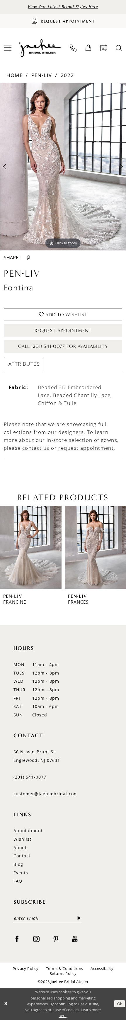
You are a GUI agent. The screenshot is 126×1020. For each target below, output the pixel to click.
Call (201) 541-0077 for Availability (63, 346)
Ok (119, 1004)
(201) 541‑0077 (29, 777)
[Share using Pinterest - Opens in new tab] (28, 257)
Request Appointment (63, 330)
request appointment (86, 448)
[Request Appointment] (104, 48)
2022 (67, 75)
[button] (88, 48)
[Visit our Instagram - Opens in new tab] (36, 938)
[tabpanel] (63, 166)
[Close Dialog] (5, 1004)
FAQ (17, 881)
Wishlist (22, 839)
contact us (36, 448)
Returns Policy (63, 973)
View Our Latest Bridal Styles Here (63, 6)
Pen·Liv (41, 75)
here (63, 1015)
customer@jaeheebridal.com (45, 793)
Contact (22, 856)
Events (20, 873)
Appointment (28, 830)
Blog (18, 864)
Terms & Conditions (64, 968)
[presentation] (51, 547)
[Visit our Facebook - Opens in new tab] (17, 938)
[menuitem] (73, 48)
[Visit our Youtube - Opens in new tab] (75, 938)
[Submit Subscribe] (79, 918)
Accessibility (102, 968)
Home (14, 75)
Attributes (24, 363)
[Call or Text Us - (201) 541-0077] (73, 48)
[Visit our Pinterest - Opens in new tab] (55, 938)
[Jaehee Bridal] (39, 48)
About (20, 847)
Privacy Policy (26, 968)
